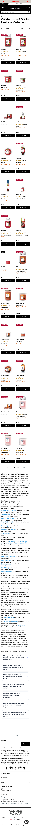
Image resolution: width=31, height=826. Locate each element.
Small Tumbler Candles (7, 522)
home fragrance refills (21, 543)
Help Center (6, 797)
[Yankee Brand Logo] (14, 8)
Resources (4, 778)
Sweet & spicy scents (7, 568)
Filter (7, 28)
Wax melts (4, 529)
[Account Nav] (26, 8)
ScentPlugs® (5, 533)
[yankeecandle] (4, 4)
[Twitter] (11, 767)
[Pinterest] (20, 767)
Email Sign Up (4, 740)
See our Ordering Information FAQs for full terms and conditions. (14, 804)
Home (2, 16)
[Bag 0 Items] (29, 8)
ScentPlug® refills (9, 617)
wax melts (7, 621)
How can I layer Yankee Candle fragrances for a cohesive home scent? (13, 667)
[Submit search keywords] (29, 12)
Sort (22, 28)
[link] (6, 52)
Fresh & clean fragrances (8, 556)
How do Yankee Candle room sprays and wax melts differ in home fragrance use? (14, 705)
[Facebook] (6, 767)
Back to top (15, 735)
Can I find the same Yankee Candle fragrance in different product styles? (13, 686)
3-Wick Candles (5, 514)
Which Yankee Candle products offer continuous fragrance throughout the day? (14, 714)
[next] (27, 1)
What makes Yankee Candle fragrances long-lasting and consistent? (11, 695)
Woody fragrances (6, 571)
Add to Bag (8, 62)
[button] (26, 822)
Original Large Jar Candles (8, 510)
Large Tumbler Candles (7, 518)
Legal (2, 782)
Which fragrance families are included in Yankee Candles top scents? (12, 676)
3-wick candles (20, 541)
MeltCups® (13, 529)
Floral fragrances (6, 564)
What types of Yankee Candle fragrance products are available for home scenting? (14, 657)
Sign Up (25, 744)
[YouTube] (24, 767)
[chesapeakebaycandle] (19, 4)
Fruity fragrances (6, 560)
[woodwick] (11, 4)
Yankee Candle (5, 773)
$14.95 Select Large (15, 1)
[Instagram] (15, 767)
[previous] (3, 1)
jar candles (12, 541)
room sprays (8, 543)
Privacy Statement (23, 752)
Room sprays (5, 526)
